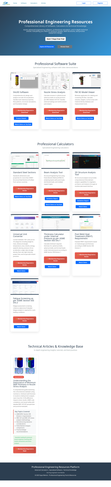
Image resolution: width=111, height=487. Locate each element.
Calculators (33, 3)
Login (84, 3)
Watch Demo (83, 207)
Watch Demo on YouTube (23, 124)
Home (15, 3)
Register (100, 3)
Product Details (21, 118)
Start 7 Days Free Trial (55, 39)
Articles (43, 3)
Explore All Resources (47, 47)
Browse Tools (65, 47)
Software (23, 3)
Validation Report (52, 198)
